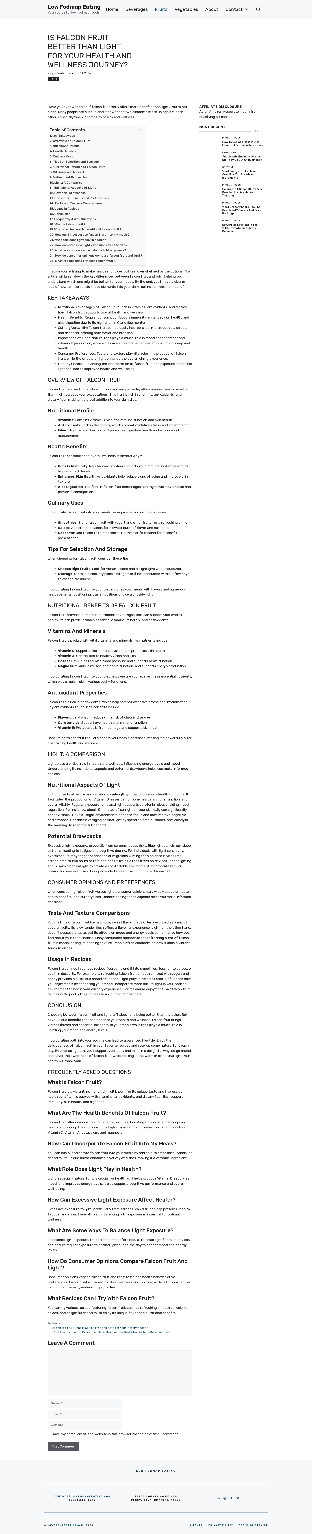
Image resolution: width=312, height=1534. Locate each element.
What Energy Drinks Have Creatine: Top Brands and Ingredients (239, 174)
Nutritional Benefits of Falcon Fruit (79, 167)
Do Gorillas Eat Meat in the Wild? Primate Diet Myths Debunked (240, 228)
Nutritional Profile (66, 146)
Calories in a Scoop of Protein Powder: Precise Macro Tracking (242, 192)
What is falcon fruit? (69, 224)
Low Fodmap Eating (74, 7)
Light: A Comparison (69, 182)
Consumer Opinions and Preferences (81, 198)
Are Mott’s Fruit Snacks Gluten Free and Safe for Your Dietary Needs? (100, 1328)
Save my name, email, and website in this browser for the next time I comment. (115, 1434)
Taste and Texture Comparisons (78, 203)
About (211, 9)
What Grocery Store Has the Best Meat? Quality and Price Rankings (241, 210)
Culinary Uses (63, 156)
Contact (234, 9)
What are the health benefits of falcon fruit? (88, 229)
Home (112, 9)
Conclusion (62, 214)
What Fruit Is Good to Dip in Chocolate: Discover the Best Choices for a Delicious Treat (111, 1332)
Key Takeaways (63, 135)
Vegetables (186, 9)
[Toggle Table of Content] (138, 130)
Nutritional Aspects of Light (75, 187)
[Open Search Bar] (258, 9)
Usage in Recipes (66, 208)
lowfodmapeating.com (66, 1525)
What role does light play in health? (80, 240)
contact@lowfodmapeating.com (82, 1496)
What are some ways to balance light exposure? (90, 250)
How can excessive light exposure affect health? (91, 245)
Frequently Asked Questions (75, 219)
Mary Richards (56, 73)
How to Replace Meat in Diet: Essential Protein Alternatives (242, 143)
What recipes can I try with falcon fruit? (85, 261)
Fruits (161, 9)
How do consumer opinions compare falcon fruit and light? (98, 255)
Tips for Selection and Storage (76, 161)
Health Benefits (64, 151)
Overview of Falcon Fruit (71, 141)
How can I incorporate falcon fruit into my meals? (92, 234)
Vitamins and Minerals (69, 172)
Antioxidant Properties (70, 177)
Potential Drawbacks (70, 193)
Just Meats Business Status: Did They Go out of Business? (242, 158)
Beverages (136, 9)
